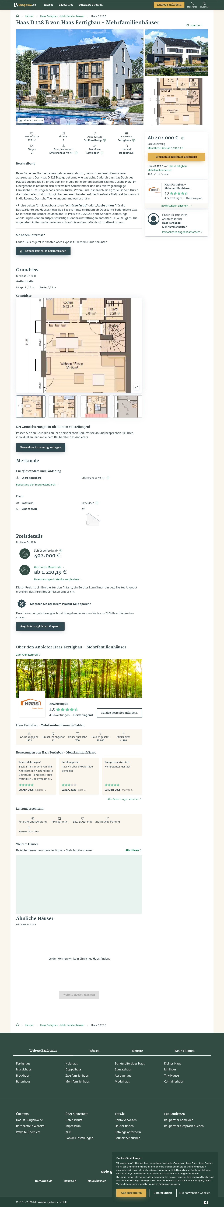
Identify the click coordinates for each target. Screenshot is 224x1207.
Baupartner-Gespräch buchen (184, 1126)
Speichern (196, 25)
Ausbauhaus (123, 1075)
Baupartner (66, 4)
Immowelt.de (43, 1181)
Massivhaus (24, 1069)
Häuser (48, 4)
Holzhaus (71, 1063)
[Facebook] (206, 1202)
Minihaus (170, 1069)
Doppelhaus (73, 1069)
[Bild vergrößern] (136, 387)
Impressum (73, 1126)
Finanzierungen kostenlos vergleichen (56, 579)
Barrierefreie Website (30, 1126)
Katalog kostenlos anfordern (119, 713)
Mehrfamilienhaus (77, 1081)
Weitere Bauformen (43, 1050)
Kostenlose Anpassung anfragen (40, 447)
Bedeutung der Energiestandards (36, 484)
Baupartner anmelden (178, 1120)
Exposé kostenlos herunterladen (45, 251)
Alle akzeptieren (131, 1193)
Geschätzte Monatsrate (47, 567)
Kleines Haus (172, 1063)
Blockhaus (23, 1075)
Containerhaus (174, 1081)
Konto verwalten (126, 1120)
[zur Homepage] (19, 15)
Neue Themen (185, 1051)
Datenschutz (73, 1120)
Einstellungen (163, 1192)
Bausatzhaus (123, 1069)
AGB (68, 1132)
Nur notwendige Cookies (194, 1192)
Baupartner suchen (127, 1138)
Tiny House (171, 1075)
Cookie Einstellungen (79, 1138)
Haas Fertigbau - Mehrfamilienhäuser (62, 16)
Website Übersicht (28, 1132)
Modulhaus (122, 1081)
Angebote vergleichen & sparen (40, 626)
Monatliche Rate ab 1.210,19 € (165, 148)
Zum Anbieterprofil (27, 654)
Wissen (94, 1051)
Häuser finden (124, 1126)
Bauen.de (70, 1181)
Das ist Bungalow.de (29, 1120)
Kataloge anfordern (169, 4)
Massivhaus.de (97, 1181)
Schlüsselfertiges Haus (130, 1063)
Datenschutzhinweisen (169, 1184)
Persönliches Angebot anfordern (181, 232)
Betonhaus (23, 1081)
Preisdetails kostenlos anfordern (176, 157)
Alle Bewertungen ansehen (123, 799)
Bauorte (137, 1051)
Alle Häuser (132, 850)
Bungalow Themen (91, 4)
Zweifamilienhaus (77, 1075)
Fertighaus (23, 1063)
